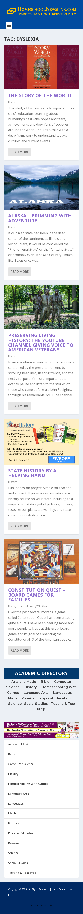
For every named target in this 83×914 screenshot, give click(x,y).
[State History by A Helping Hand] (41, 442)
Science (16, 704)
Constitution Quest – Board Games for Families (36, 595)
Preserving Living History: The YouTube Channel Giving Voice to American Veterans (41, 342)
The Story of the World (40, 95)
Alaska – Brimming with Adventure (40, 218)
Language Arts (36, 693)
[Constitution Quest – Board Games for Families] (41, 561)
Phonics (28, 698)
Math (12, 698)
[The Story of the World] (41, 67)
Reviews (13, 843)
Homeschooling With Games (34, 606)
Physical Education (55, 698)
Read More (20, 152)
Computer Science (21, 764)
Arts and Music (24, 682)
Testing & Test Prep (22, 873)
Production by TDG (41, 905)
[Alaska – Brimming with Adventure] (41, 187)
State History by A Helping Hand (32, 473)
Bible (45, 682)
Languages (62, 693)
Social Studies (36, 704)
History (12, 102)
